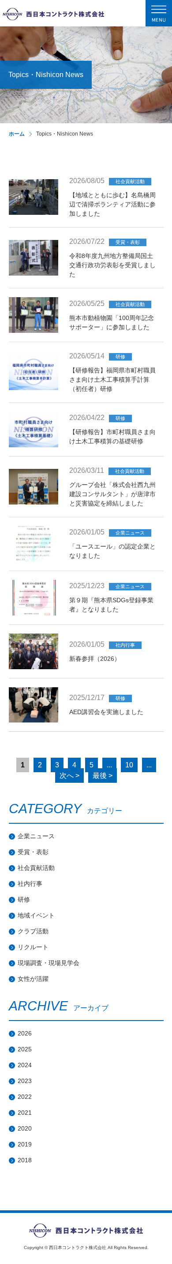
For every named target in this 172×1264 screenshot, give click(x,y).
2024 (25, 1065)
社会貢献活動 (36, 867)
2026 (25, 1033)
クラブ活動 (33, 931)
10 (129, 765)
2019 (25, 1144)
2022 (25, 1096)
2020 (25, 1128)
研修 (24, 899)
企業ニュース (36, 836)
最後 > (102, 775)
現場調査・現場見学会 (48, 962)
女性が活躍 (33, 978)
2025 (25, 1049)
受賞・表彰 (33, 851)
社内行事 (30, 883)
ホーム (17, 134)
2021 (25, 1112)
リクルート (33, 947)
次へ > (69, 775)
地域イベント (36, 915)
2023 (25, 1080)
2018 (25, 1160)
